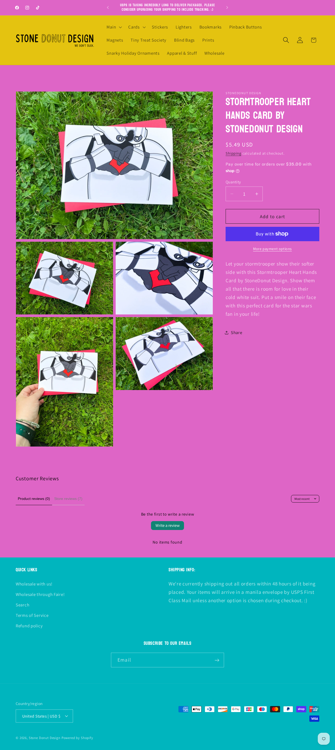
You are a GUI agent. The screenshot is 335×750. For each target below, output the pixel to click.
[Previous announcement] (108, 8)
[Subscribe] (217, 660)
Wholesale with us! (34, 584)
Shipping (233, 153)
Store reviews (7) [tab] (68, 499)
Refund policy (29, 625)
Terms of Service (32, 615)
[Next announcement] (227, 8)
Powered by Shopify (77, 737)
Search (22, 604)
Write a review (167, 525)
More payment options (272, 248)
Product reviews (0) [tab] (34, 499)
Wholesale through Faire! (40, 594)
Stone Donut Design (44, 737)
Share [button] (236, 332)
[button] (114, 27)
